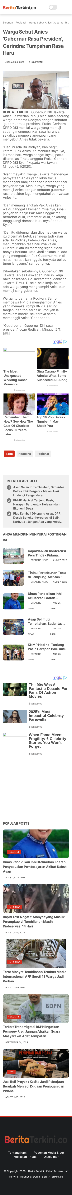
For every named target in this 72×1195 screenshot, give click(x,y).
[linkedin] (37, 466)
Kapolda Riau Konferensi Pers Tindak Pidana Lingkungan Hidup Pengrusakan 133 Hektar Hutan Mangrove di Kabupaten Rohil (47, 553)
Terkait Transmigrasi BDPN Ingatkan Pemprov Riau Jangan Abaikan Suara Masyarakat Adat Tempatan (31, 1031)
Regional (21, 22)
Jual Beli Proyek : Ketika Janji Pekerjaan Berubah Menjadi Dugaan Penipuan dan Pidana (33, 1086)
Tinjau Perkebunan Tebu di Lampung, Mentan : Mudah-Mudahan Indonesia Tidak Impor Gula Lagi (47, 575)
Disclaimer (51, 1157)
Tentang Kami (17, 1152)
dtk (6, 333)
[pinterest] (29, 466)
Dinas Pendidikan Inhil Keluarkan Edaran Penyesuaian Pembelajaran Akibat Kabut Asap (45, 596)
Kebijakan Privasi (25, 1157)
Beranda (8, 22)
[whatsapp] (21, 466)
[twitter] (14, 466)
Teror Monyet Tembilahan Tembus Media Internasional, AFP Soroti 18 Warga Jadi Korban (34, 976)
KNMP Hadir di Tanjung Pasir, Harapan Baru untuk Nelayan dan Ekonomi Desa (36, 504)
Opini (11, 1071)
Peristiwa (14, 907)
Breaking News (39, 560)
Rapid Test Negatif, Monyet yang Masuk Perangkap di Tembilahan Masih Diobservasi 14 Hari (34, 921)
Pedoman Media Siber (49, 1152)
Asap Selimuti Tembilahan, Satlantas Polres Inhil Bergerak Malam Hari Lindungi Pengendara (38, 491)
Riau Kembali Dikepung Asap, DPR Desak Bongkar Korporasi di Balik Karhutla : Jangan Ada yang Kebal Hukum (36, 518)
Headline (24, 454)
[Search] (61, 7)
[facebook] (6, 466)
